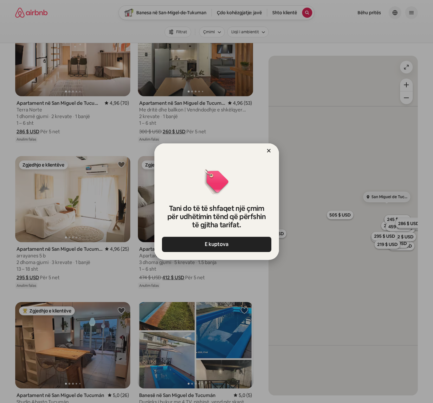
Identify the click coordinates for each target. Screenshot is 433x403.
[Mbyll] (268, 150)
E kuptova (217, 244)
